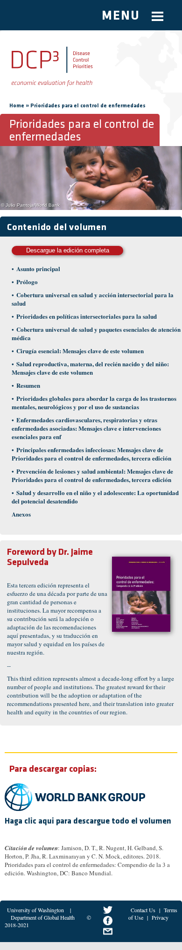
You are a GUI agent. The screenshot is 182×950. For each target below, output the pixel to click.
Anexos (21, 514)
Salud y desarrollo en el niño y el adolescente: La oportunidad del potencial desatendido (95, 496)
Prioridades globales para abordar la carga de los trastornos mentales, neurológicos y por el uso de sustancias (94, 402)
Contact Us (143, 910)
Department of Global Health (43, 917)
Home (16, 106)
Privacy (160, 917)
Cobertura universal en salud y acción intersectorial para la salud (93, 298)
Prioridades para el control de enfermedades (88, 106)
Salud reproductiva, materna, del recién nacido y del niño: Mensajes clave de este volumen (90, 368)
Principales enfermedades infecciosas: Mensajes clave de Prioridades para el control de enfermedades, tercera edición (91, 453)
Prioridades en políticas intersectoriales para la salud (86, 316)
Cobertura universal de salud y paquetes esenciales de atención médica (96, 333)
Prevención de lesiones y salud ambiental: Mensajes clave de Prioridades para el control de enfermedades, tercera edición (92, 475)
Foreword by (31, 552)
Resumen (28, 385)
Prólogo (27, 281)
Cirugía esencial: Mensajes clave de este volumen (80, 350)
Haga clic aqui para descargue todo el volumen (88, 821)
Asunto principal (38, 268)
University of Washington (35, 910)
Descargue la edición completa (67, 250)
